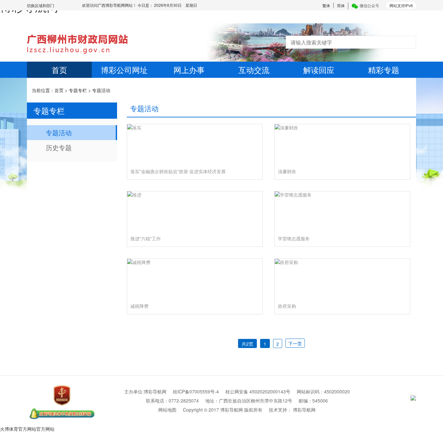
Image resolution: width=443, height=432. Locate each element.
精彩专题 (383, 69)
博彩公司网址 (124, 69)
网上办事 (189, 69)
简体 (341, 5)
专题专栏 (78, 90)
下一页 (295, 343)
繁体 (326, 5)
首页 (59, 69)
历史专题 (59, 147)
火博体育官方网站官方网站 (27, 429)
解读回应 (318, 69)
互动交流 (253, 69)
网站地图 (167, 409)
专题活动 (101, 90)
